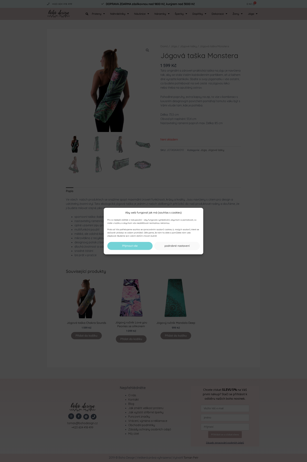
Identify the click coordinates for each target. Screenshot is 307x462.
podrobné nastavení (177, 245)
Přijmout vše (130, 245)
